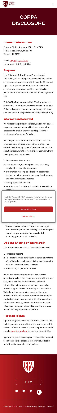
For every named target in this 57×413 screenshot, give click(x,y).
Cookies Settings (28, 216)
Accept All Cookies (28, 209)
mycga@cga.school (19, 60)
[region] (28, 206)
